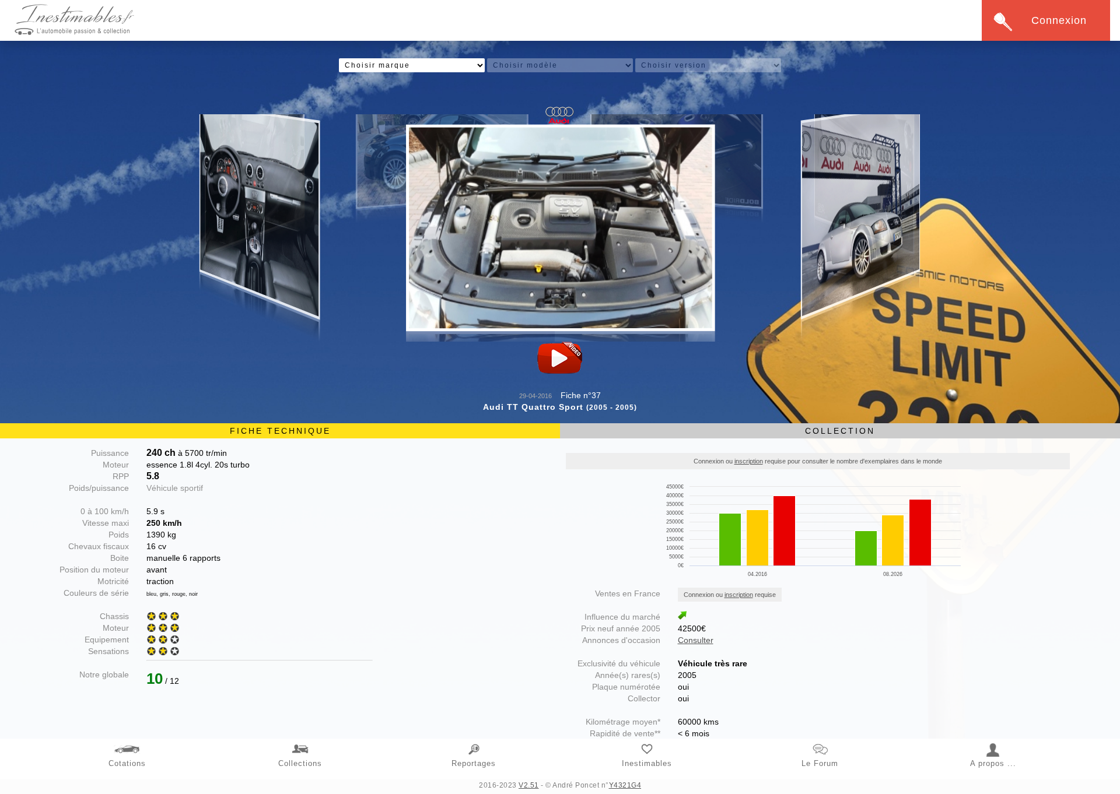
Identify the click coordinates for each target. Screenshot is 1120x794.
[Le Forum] (820, 743)
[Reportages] (473, 743)
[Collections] (300, 743)
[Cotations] (127, 743)
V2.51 (529, 785)
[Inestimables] (647, 743)
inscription (748, 461)
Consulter (695, 640)
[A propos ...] (993, 743)
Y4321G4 (625, 785)
